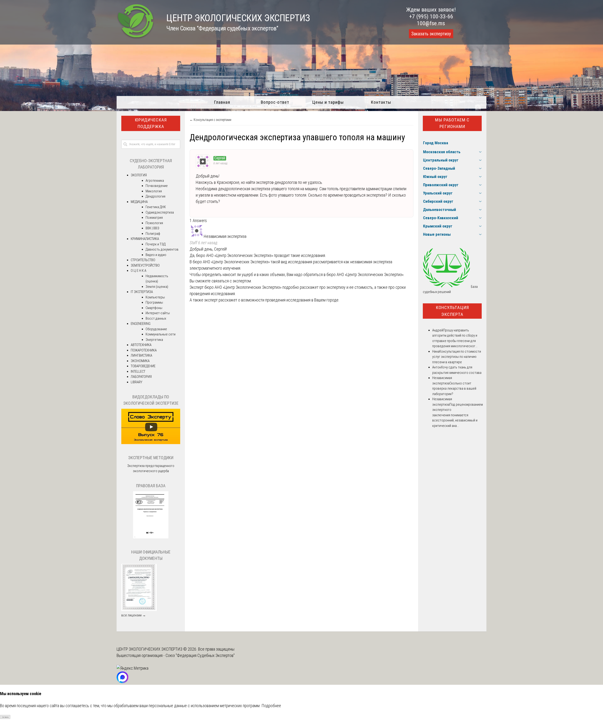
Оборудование (156, 329)
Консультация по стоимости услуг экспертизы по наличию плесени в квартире (456, 356)
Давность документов (162, 249)
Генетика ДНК (156, 207)
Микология (154, 191)
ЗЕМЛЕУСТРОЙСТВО (145, 265)
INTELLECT (138, 371)
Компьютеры (155, 297)
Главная (222, 102)
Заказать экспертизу (431, 34)
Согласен (5, 717)
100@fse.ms (431, 23)
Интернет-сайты (158, 313)
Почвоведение (157, 186)
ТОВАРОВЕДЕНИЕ (143, 366)
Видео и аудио (156, 255)
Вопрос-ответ (275, 102)
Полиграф (153, 233)
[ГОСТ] (150, 537)
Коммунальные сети (160, 334)
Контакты (381, 102)
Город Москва (435, 142)
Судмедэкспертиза (160, 212)
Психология (154, 223)
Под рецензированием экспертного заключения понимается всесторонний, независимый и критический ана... (457, 415)
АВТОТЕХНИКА (141, 345)
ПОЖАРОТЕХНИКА (144, 350)
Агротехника (155, 180)
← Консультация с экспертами (210, 120)
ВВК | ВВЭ (152, 228)
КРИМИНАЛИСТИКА (145, 239)
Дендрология (155, 196)
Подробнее (271, 705)
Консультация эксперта (452, 311)
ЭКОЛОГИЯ (139, 175)
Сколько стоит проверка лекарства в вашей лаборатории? (454, 388)
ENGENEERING (141, 324)
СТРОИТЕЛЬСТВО (143, 260)
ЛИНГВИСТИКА (141, 355)
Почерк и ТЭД (156, 244)
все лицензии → (133, 615)
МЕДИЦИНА (139, 202)
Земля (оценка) (157, 287)
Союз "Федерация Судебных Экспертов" (200, 655)
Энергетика (154, 340)
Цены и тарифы (328, 102)
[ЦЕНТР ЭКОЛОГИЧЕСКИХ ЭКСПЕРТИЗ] (136, 37)
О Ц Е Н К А (138, 270)
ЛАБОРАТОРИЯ (141, 377)
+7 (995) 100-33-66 (431, 16)
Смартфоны (154, 308)
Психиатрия (154, 217)
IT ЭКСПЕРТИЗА (142, 292)
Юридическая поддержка (151, 123)
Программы (154, 302)
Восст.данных (156, 318)
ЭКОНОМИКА (140, 361)
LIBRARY (136, 382)
